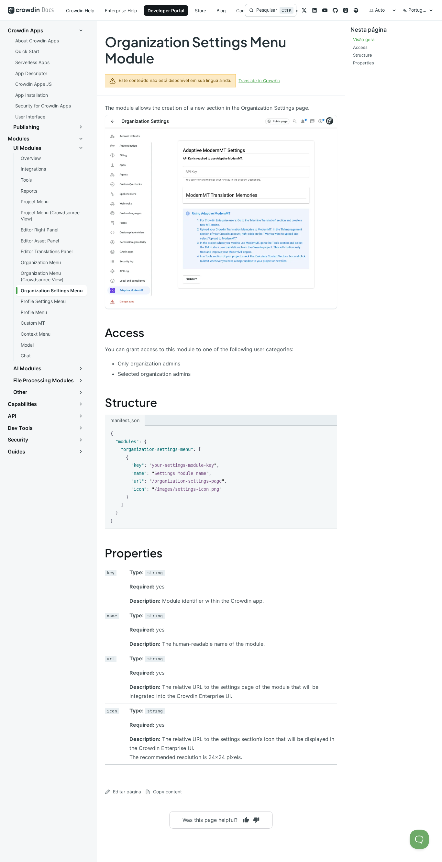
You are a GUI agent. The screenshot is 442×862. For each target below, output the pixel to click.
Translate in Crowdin (259, 80)
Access (124, 332)
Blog (221, 10)
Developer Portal (166, 10)
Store (200, 10)
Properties (133, 553)
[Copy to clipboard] (329, 433)
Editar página (127, 791)
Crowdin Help (80, 10)
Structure (131, 402)
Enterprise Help (121, 10)
